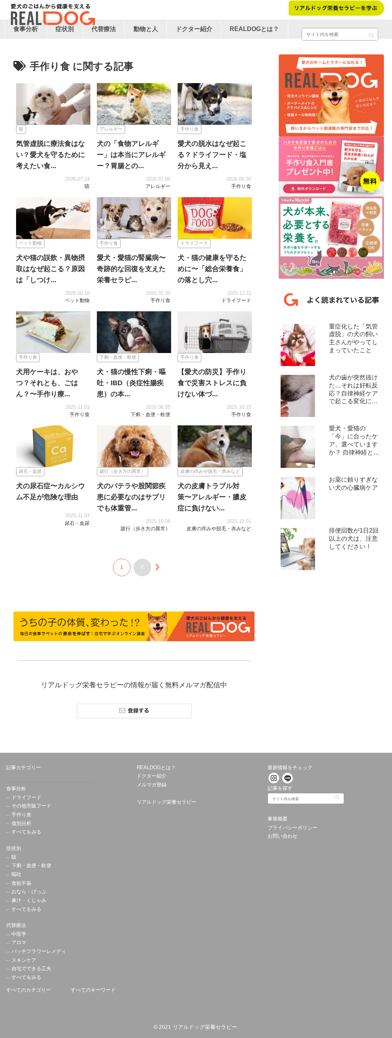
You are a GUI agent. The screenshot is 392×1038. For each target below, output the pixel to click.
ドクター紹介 (152, 776)
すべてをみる (25, 832)
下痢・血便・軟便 (30, 865)
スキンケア (23, 960)
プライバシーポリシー (292, 827)
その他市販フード (30, 806)
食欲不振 (20, 883)
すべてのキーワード (93, 990)
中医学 (18, 934)
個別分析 (20, 823)
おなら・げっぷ (28, 891)
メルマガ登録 (152, 785)
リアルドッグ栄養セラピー (166, 802)
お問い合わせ (282, 836)
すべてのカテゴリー (28, 990)
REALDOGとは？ (156, 767)
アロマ (18, 942)
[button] (371, 32)
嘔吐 (15, 874)
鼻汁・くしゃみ (28, 900)
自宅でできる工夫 (30, 968)
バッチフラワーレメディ (38, 951)
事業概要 (277, 819)
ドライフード (25, 797)
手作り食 (20, 814)
